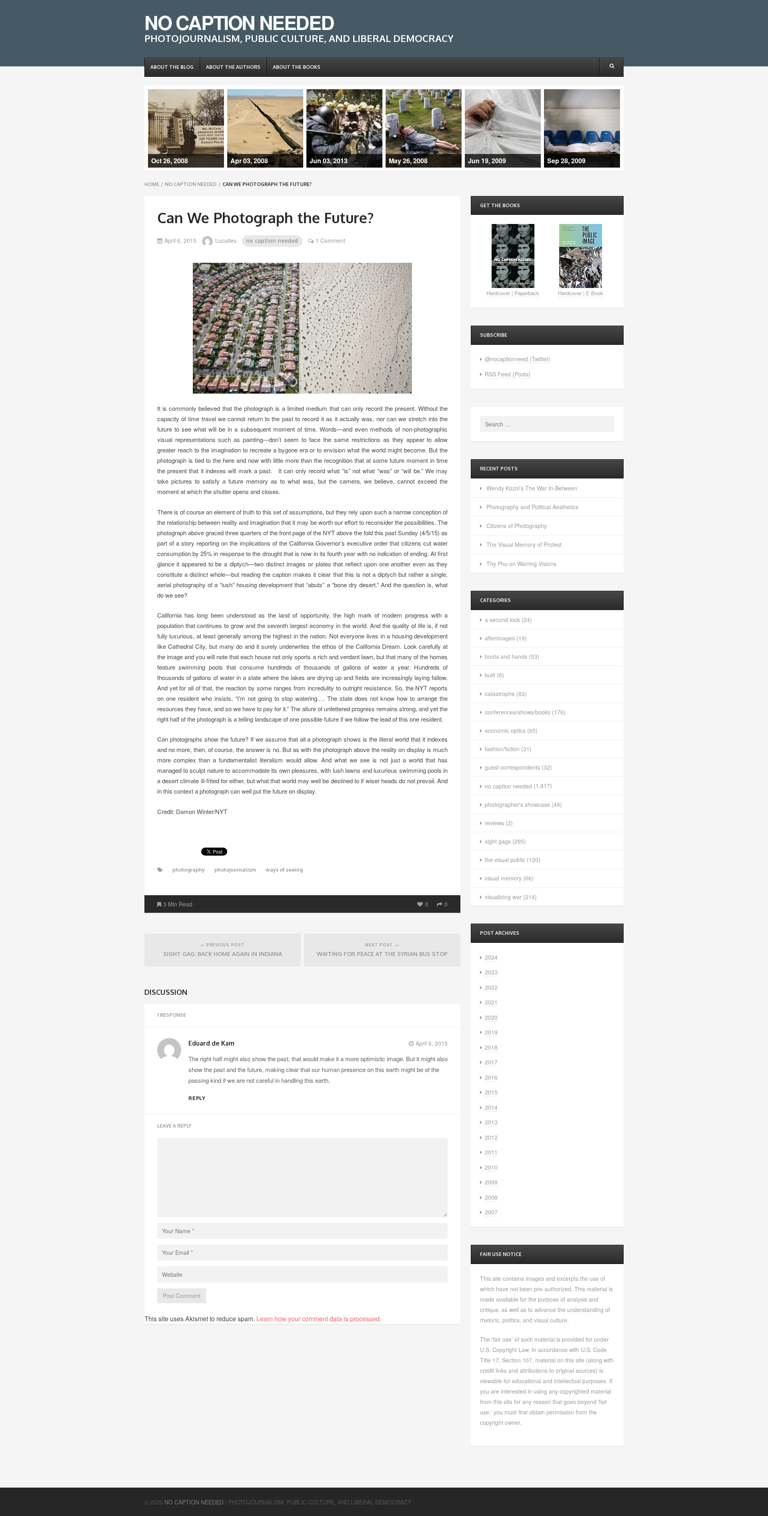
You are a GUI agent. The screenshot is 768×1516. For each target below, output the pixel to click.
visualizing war (503, 897)
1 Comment (330, 240)
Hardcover (498, 293)
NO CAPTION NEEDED (239, 22)
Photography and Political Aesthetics (532, 507)
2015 (491, 1092)
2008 (491, 1197)
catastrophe (500, 694)
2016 (491, 1077)
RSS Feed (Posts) (507, 374)
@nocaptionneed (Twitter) (517, 359)
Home (151, 184)
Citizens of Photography (516, 526)
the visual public (505, 860)
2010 (491, 1167)
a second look (502, 620)
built (490, 675)
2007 (491, 1212)
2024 (491, 957)
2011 (491, 1152)
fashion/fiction (502, 749)
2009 (491, 1182)
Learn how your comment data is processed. (318, 1318)
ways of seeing (284, 869)
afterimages (500, 638)
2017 (491, 1062)
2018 (491, 1047)
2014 (491, 1107)
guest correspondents (512, 767)
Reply (197, 1098)
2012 (491, 1137)
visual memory (503, 878)
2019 (491, 1032)
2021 (491, 1002)
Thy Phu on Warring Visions (521, 564)
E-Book (594, 293)
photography (188, 869)
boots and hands (506, 656)
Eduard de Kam (211, 1043)
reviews (494, 823)
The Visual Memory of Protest (524, 544)
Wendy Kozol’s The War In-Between (531, 488)
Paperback (526, 293)
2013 (491, 1122)
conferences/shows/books (517, 712)
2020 (491, 1017)
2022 (491, 987)
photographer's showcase (517, 804)
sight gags (498, 841)
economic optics (505, 730)
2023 (491, 972)
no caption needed (190, 184)
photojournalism (235, 869)
